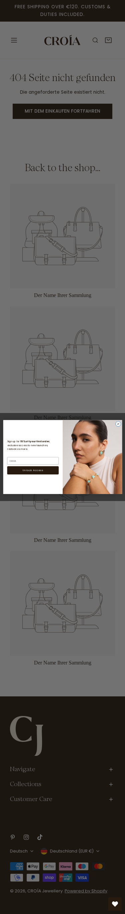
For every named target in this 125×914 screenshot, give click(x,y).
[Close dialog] (118, 424)
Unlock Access (33, 470)
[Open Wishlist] (115, 904)
